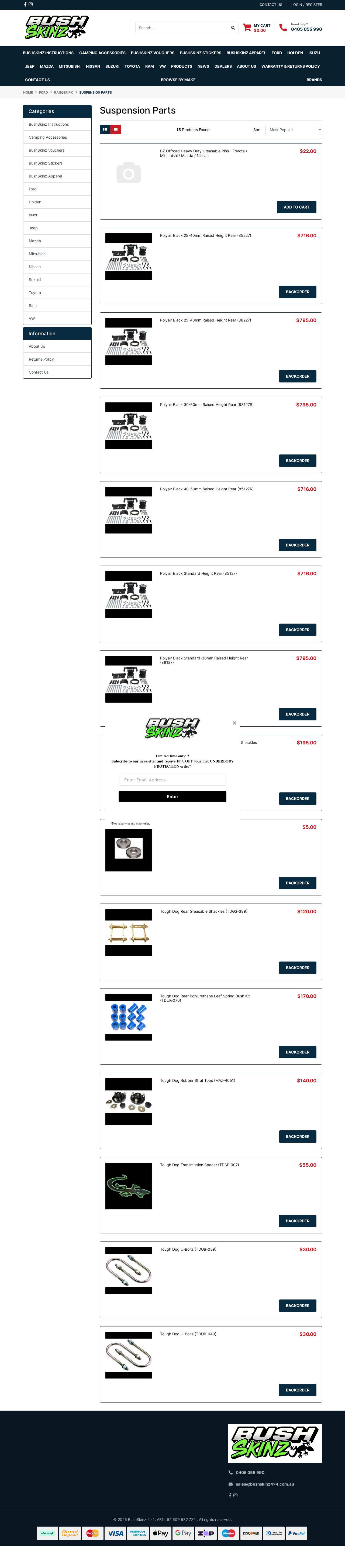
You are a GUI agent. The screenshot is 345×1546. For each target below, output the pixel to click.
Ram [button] (149, 66)
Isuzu (33, 215)
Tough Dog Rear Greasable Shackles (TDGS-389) (203, 911)
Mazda (35, 240)
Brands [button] (314, 79)
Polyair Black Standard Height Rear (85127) (198, 573)
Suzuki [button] (112, 66)
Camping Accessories (102, 52)
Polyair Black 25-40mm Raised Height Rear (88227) (205, 320)
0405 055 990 (306, 29)
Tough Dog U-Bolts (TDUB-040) (188, 1334)
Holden (35, 202)
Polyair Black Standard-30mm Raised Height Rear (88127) (204, 660)
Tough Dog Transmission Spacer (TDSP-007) (199, 1164)
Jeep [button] (29, 66)
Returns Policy (41, 359)
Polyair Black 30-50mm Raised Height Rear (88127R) (207, 404)
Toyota (35, 292)
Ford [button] (277, 52)
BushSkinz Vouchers (152, 52)
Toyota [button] (132, 66)
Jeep (33, 227)
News (203, 66)
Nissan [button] (93, 66)
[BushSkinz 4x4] (57, 27)
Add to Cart (296, 207)
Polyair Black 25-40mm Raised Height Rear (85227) (205, 235)
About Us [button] (246, 66)
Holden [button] (295, 52)
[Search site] (233, 28)
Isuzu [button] (314, 52)
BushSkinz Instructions (48, 52)
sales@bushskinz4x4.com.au (265, 1484)
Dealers (223, 66)
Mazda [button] (47, 66)
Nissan (35, 266)
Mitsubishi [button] (70, 66)
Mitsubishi (37, 253)
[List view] (115, 129)
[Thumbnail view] (105, 129)
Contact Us (37, 79)
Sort (257, 129)
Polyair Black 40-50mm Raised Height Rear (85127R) (207, 489)
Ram (33, 305)
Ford (33, 189)
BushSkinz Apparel (246, 52)
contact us (271, 4)
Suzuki (35, 279)
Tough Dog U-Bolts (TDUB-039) (188, 1249)
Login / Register (306, 4)
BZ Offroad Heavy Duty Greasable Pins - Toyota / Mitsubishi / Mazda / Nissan (203, 153)
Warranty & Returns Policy (290, 66)
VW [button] (162, 66)
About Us (37, 346)
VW (32, 318)
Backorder (297, 291)
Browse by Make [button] (178, 79)
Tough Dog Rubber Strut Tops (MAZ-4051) (197, 1080)
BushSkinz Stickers (200, 52)
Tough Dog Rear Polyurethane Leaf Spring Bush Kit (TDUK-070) (205, 998)
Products (181, 66)
